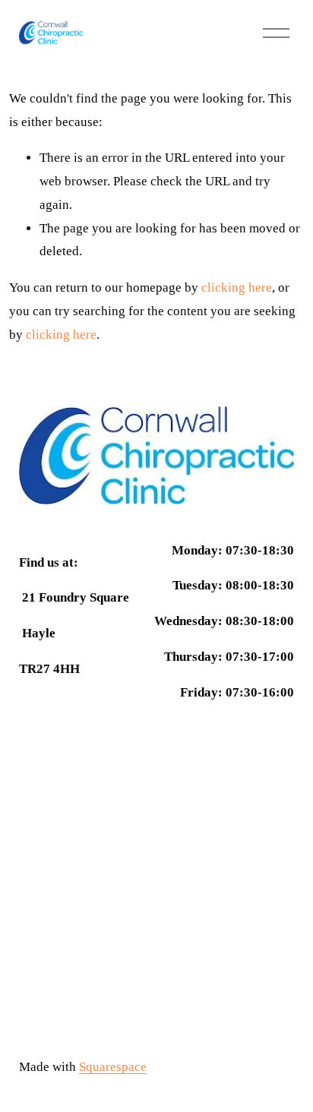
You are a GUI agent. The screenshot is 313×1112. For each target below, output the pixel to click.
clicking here (236, 287)
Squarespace (113, 1067)
